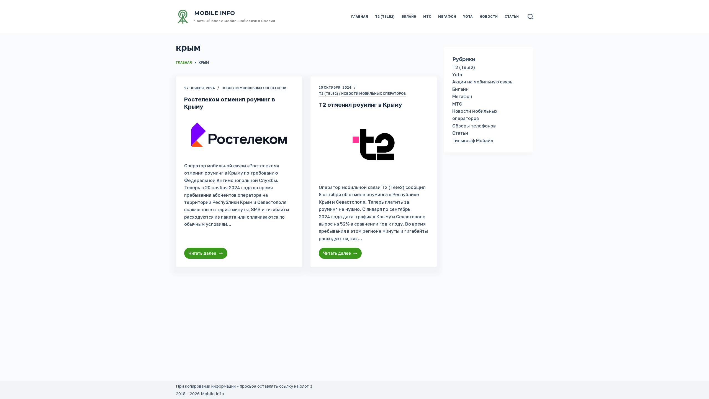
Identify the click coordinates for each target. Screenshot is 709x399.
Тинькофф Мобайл (472, 140)
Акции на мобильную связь (482, 82)
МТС (427, 16)
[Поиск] (530, 16)
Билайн (409, 16)
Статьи (512, 16)
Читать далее (207, 254)
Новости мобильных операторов (254, 88)
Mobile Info (214, 13)
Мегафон (447, 16)
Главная (359, 16)
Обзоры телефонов (474, 126)
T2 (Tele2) (385, 16)
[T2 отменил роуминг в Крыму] (373, 144)
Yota (468, 16)
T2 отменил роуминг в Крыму (360, 104)
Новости (489, 16)
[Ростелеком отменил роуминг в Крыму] (239, 135)
